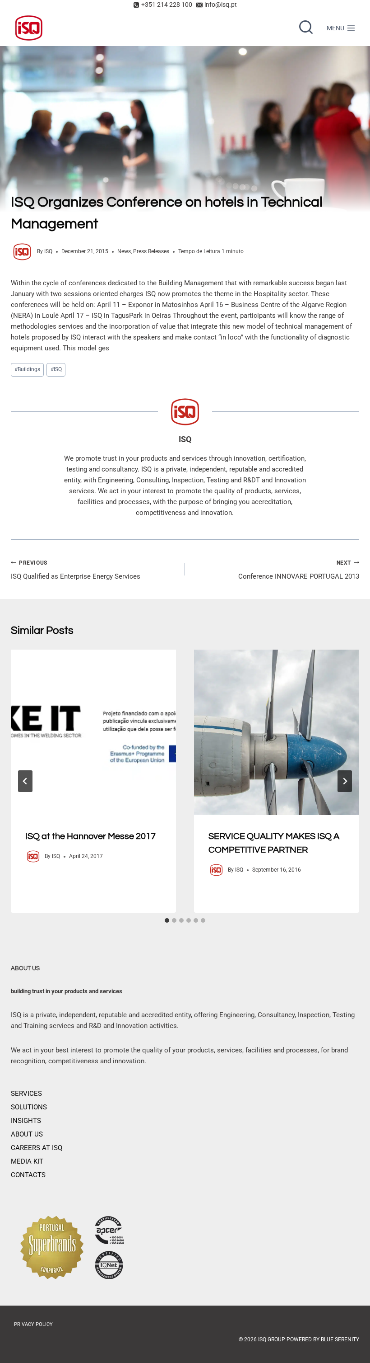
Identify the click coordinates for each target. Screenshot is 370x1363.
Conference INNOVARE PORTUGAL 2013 (298, 570)
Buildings (27, 369)
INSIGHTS (26, 1121)
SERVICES (26, 1093)
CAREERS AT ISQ (36, 1148)
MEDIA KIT (27, 1161)
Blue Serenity (340, 1339)
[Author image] (22, 252)
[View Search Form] (306, 28)
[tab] (167, 920)
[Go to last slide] (25, 781)
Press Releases (151, 251)
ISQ (48, 251)
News (124, 251)
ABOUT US (27, 1134)
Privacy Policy (33, 1324)
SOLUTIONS (29, 1107)
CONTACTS (28, 1175)
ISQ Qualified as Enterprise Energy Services (75, 570)
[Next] (345, 781)
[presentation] (93, 732)
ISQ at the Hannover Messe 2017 (90, 836)
